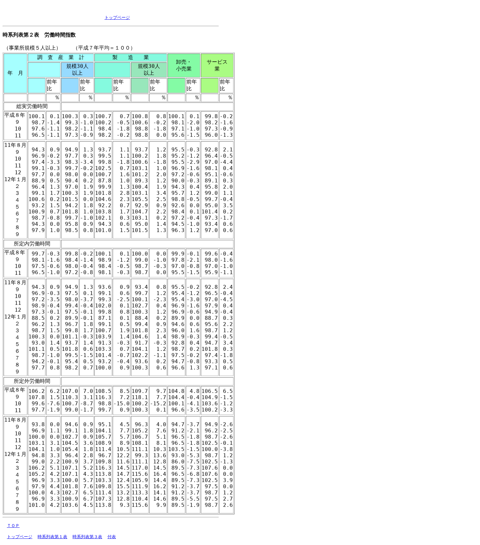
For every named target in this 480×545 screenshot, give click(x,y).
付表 (111, 536)
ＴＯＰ (13, 525)
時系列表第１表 (52, 536)
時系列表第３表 (87, 536)
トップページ (117, 17)
